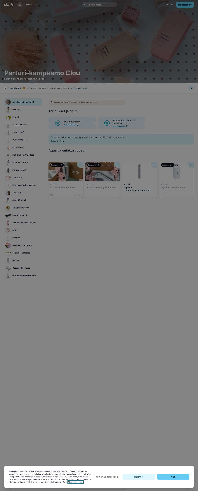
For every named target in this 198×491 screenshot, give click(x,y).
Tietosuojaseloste (75, 482)
